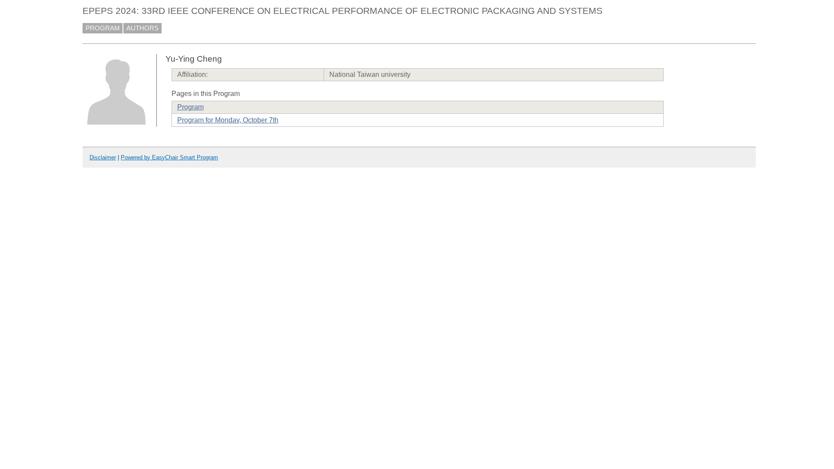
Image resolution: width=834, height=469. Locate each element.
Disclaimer (102, 157)
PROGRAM (103, 28)
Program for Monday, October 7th (227, 120)
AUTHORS (142, 28)
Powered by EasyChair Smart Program (169, 157)
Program (190, 107)
